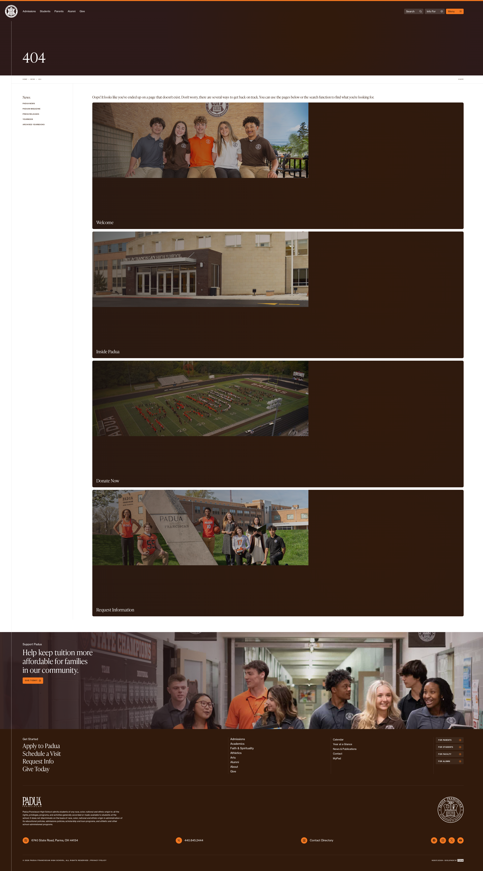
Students (45, 11)
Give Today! (31, 680)
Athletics (236, 753)
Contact (337, 753)
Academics (237, 743)
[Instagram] (443, 840)
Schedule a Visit (42, 753)
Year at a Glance (342, 744)
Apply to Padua (41, 745)
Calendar (338, 739)
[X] (452, 840)
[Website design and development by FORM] (447, 861)
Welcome (105, 222)
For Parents (445, 740)
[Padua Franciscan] (11, 11)
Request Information (115, 610)
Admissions (29, 11)
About (234, 767)
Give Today (36, 769)
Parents (59, 11)
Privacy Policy (98, 860)
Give (82, 11)
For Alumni (444, 761)
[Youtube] (460, 840)
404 (39, 79)
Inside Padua (108, 351)
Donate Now (107, 481)
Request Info (38, 761)
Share (461, 79)
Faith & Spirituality (242, 748)
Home (25, 79)
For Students (445, 747)
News (32, 79)
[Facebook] (434, 840)
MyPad (337, 758)
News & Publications (344, 749)
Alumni (71, 11)
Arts (233, 757)
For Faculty (444, 754)
